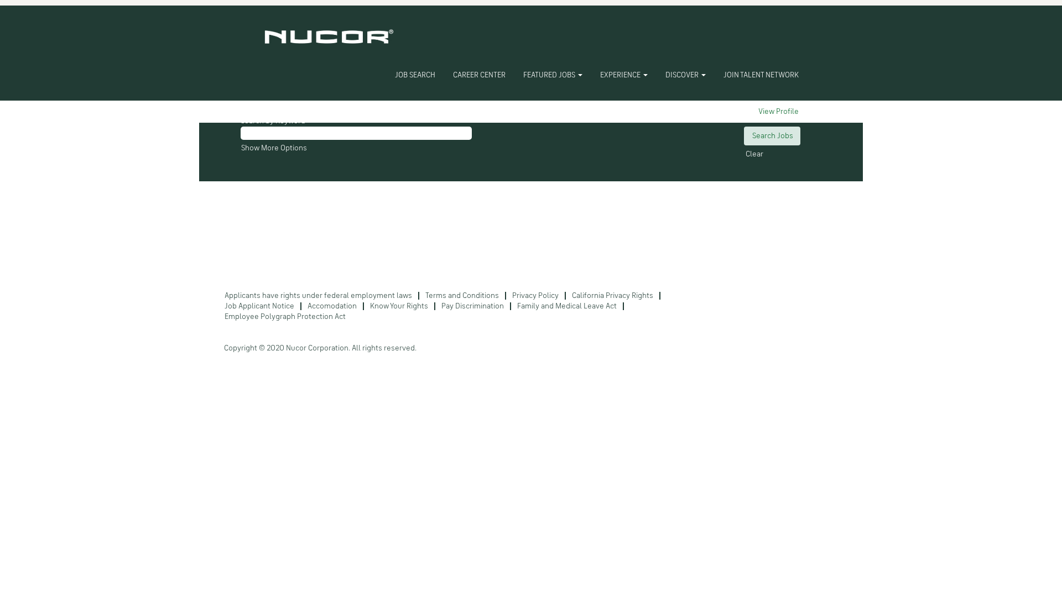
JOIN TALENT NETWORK (761, 75)
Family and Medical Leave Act (567, 306)
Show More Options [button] (274, 148)
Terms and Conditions (462, 296)
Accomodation (332, 306)
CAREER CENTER (479, 75)
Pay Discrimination (472, 306)
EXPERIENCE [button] (621, 75)
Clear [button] (754, 154)
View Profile (778, 112)
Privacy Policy (535, 296)
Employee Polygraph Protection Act (285, 317)
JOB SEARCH (415, 75)
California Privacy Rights (612, 296)
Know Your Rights (399, 306)
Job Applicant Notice (259, 306)
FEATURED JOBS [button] (550, 75)
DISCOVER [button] (682, 75)
